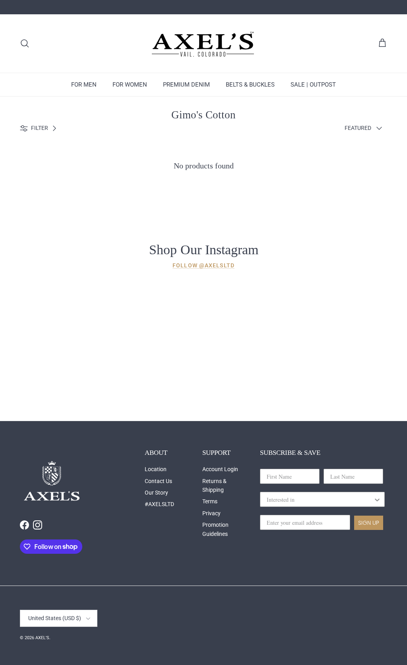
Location (156, 469)
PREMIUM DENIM (186, 84)
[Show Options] (377, 499)
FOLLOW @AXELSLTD (203, 265)
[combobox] (320, 499)
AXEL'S (42, 637)
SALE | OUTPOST (313, 84)
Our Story (156, 492)
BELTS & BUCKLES (250, 84)
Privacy (211, 513)
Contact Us (158, 481)
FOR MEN (84, 84)
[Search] (24, 43)
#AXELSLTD (159, 504)
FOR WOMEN (129, 84)
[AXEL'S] (203, 43)
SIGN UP (368, 523)
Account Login (220, 469)
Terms (209, 501)
